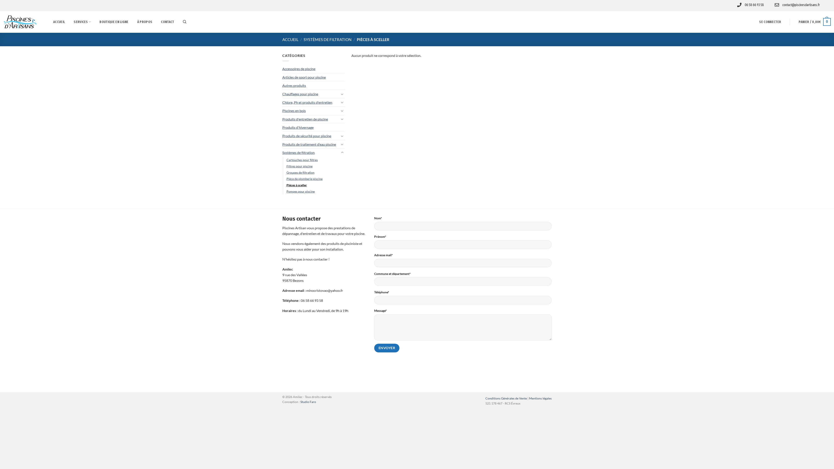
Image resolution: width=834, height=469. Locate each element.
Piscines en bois (294, 111)
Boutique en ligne (113, 22)
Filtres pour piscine (299, 166)
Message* (380, 310)
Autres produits (294, 85)
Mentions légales (540, 398)
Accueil (59, 22)
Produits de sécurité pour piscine (306, 136)
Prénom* (380, 236)
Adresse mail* (383, 255)
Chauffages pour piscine (300, 94)
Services (81, 22)
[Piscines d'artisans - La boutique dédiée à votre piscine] (25, 22)
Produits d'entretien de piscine (305, 119)
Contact (167, 22)
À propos (144, 22)
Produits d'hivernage (298, 127)
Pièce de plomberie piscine (304, 179)
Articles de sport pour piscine (304, 77)
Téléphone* (381, 292)
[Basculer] (342, 94)
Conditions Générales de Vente (506, 398)
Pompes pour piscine (300, 191)
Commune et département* (392, 274)
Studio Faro (308, 402)
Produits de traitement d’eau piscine (309, 144)
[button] (184, 22)
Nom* (378, 218)
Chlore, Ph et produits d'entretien (307, 102)
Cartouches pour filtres (302, 160)
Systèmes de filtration (328, 39)
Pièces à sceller (296, 185)
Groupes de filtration (300, 172)
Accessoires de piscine (298, 69)
